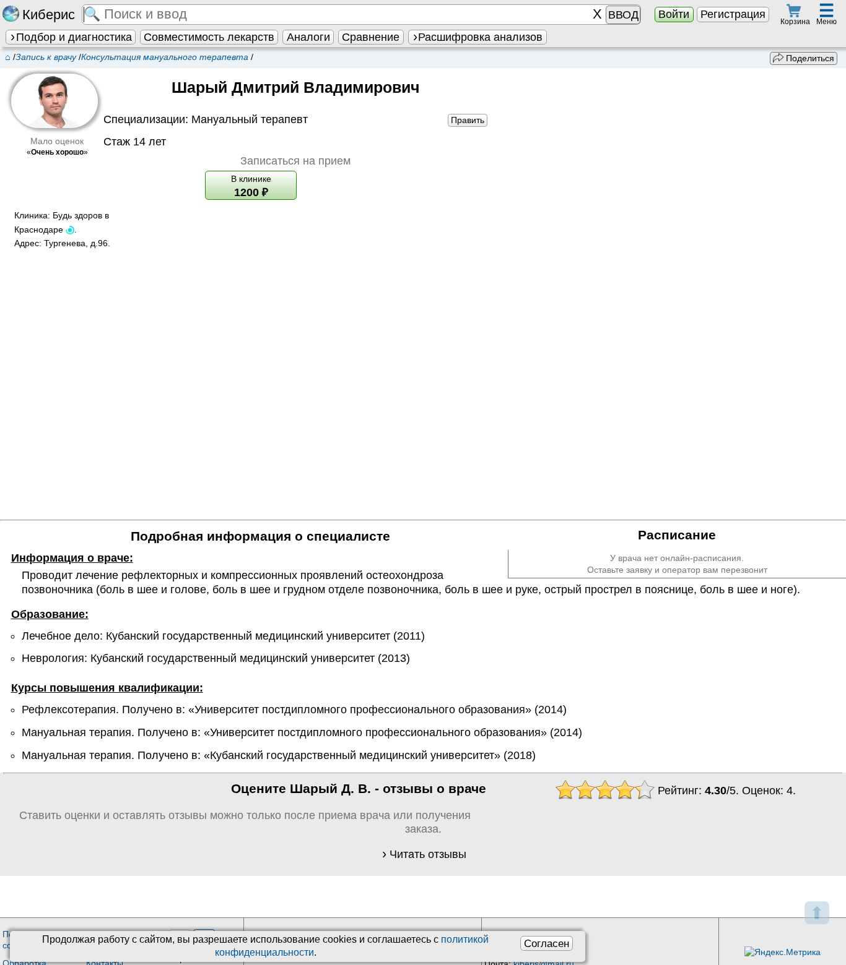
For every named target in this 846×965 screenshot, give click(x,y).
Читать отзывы (428, 854)
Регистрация (732, 14)
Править (467, 120)
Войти (673, 14)
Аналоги (308, 37)
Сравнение (370, 37)
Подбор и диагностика (74, 37)
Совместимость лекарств (209, 37)
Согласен (546, 943)
